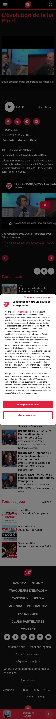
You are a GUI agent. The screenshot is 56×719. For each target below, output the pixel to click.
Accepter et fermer (28, 404)
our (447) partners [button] (19, 311)
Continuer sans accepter (38, 297)
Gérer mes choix (28, 415)
